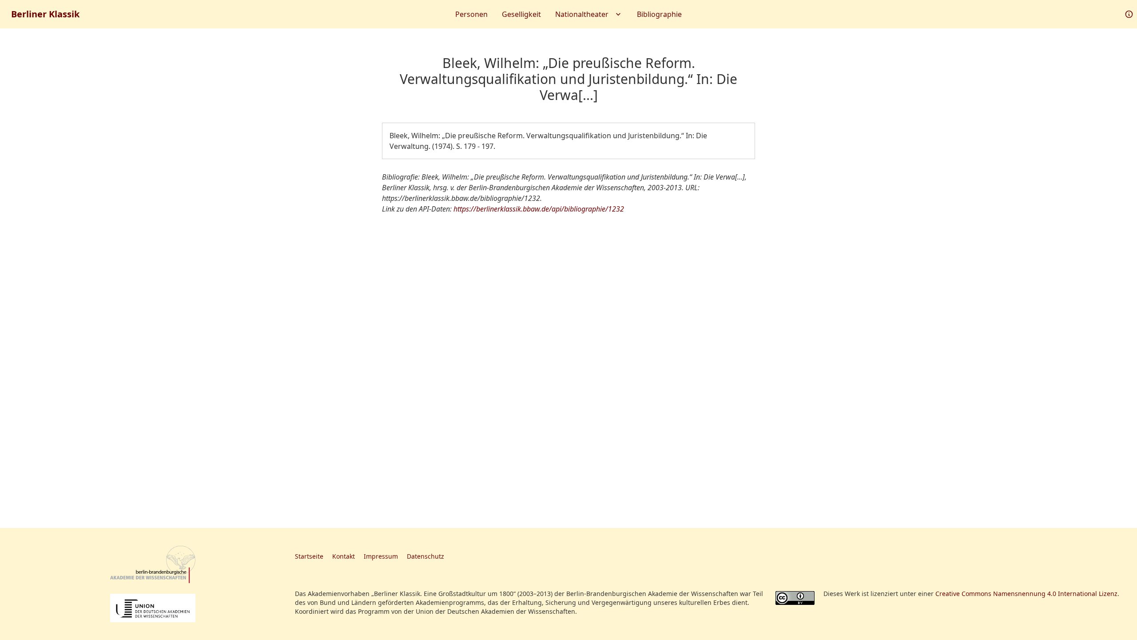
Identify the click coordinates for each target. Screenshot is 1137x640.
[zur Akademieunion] (152, 608)
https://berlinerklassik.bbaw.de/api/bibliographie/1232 (538, 209)
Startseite (309, 556)
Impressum (381, 556)
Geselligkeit (521, 14)
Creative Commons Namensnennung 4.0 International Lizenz (1026, 593)
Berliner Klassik (45, 14)
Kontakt (343, 556)
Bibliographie (659, 14)
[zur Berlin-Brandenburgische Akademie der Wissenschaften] (152, 565)
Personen (471, 14)
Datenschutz (425, 556)
